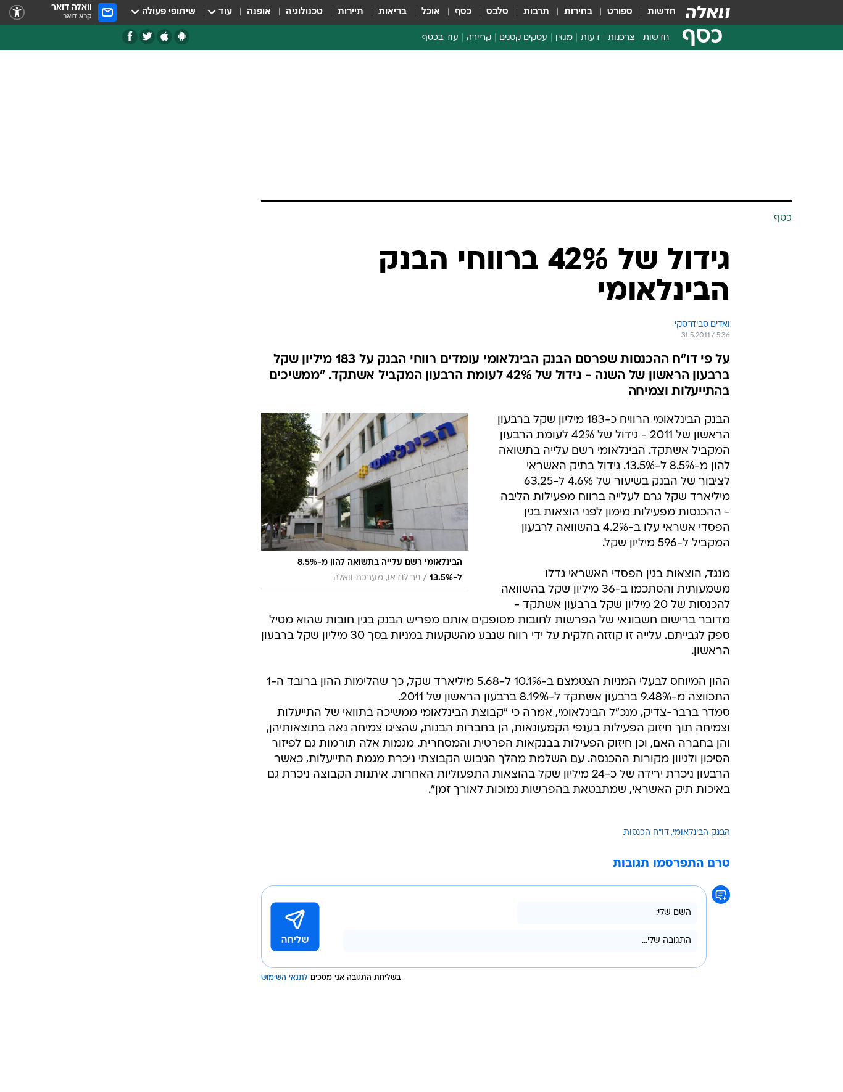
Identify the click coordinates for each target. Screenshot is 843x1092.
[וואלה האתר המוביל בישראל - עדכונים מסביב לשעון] (708, 12)
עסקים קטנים (523, 38)
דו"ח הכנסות (646, 833)
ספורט (620, 12)
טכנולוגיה (304, 12)
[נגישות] (17, 12)
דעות (590, 38)
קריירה (479, 38)
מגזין (564, 38)
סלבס (497, 12)
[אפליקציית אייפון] (164, 36)
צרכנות (621, 38)
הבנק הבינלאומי (701, 833)
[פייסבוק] (130, 36)
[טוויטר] (147, 36)
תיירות (350, 12)
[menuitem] (654, 12)
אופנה (259, 12)
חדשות (661, 12)
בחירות (578, 12)
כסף (463, 12)
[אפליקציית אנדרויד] (181, 36)
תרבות (536, 12)
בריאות (392, 12)
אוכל (431, 12)
